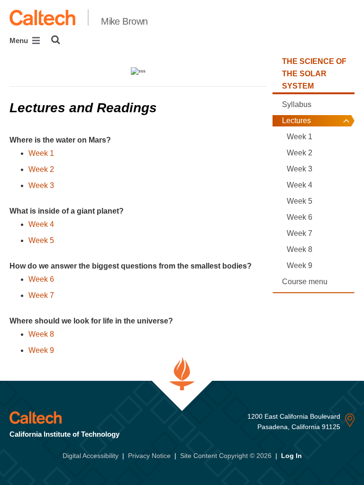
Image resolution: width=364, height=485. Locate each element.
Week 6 (41, 279)
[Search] (55, 40)
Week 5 (41, 240)
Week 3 (41, 185)
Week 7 (41, 295)
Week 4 (41, 224)
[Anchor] (165, 107)
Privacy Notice (149, 455)
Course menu (305, 282)
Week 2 (41, 169)
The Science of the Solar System (314, 73)
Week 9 (41, 350)
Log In (291, 455)
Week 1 (41, 153)
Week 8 (41, 334)
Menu (19, 40)
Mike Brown (124, 21)
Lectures (296, 121)
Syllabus (296, 104)
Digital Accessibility (90, 455)
